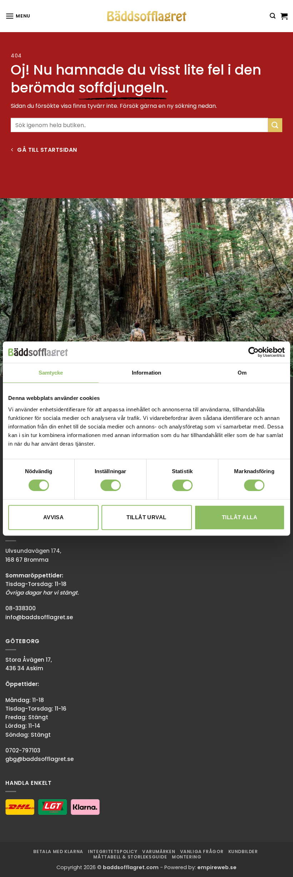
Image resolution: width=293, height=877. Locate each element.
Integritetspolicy (112, 851)
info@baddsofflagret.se (39, 617)
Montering (187, 857)
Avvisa (53, 517)
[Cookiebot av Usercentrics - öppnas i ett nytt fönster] (253, 352)
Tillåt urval (146, 517)
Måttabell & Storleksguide (130, 857)
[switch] (110, 485)
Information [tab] (146, 373)
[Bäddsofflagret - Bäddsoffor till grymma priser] (146, 16)
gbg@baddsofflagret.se (39, 759)
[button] (17, 16)
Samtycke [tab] (51, 373)
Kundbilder (243, 851)
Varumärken (158, 851)
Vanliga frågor (202, 851)
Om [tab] (242, 373)
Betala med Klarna (58, 851)
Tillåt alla (239, 517)
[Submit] (275, 125)
